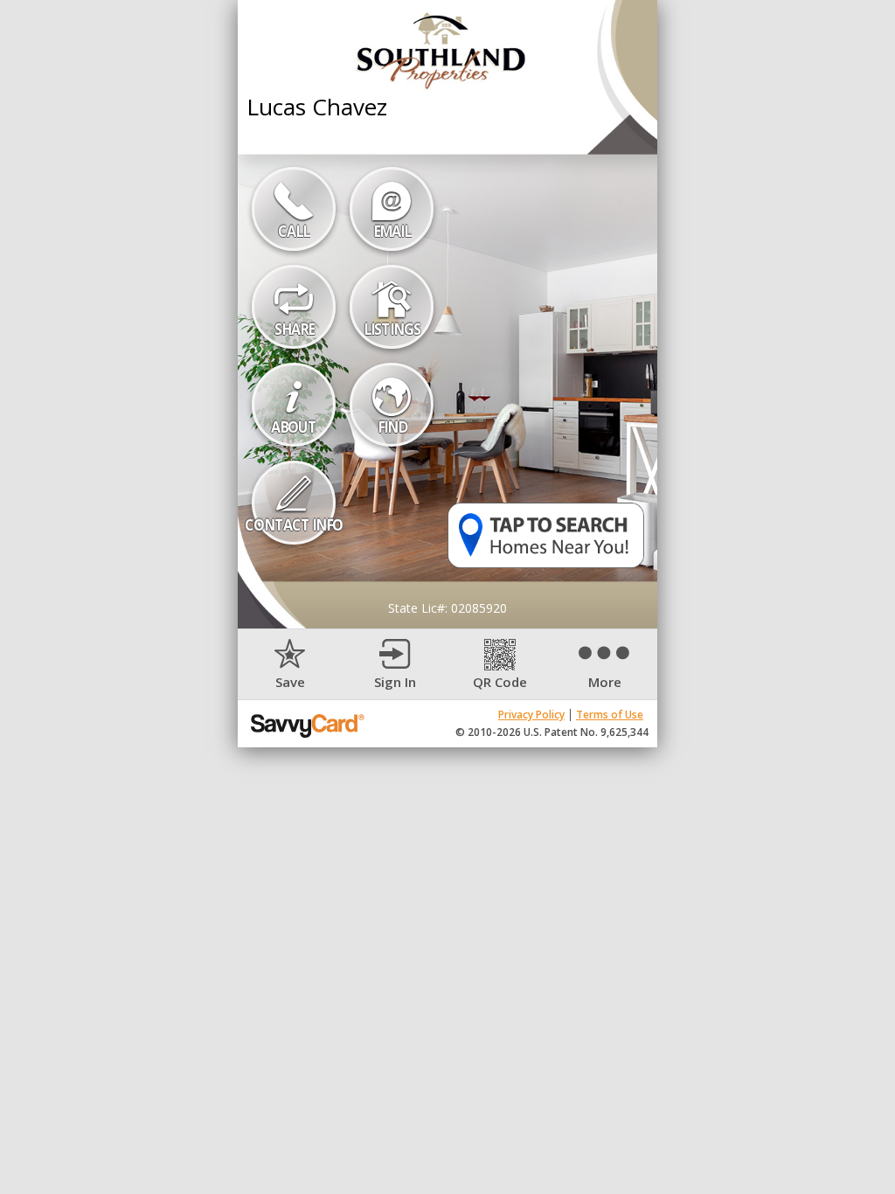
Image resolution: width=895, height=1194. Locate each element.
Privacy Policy (531, 714)
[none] (290, 665)
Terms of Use (609, 714)
